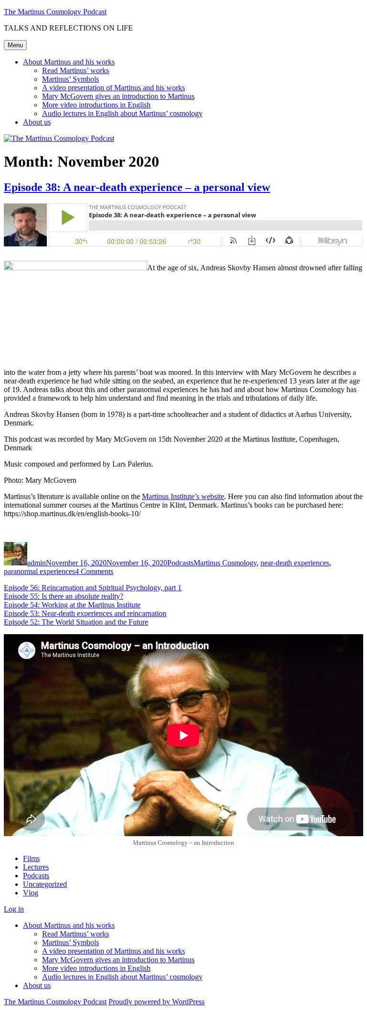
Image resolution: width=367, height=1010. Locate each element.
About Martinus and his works (69, 62)
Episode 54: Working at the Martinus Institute (72, 605)
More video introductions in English (96, 105)
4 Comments (94, 571)
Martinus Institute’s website (183, 496)
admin (36, 563)
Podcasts (180, 563)
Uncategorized (45, 884)
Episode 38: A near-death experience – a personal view (137, 187)
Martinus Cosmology (225, 563)
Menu (15, 45)
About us (37, 122)
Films (31, 858)
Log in (14, 909)
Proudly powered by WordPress (156, 1002)
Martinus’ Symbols (70, 79)
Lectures (36, 867)
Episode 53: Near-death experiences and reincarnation (85, 613)
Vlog (30, 893)
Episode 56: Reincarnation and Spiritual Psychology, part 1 (93, 588)
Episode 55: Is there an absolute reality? (63, 596)
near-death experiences (294, 563)
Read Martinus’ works (75, 70)
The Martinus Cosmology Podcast (55, 12)
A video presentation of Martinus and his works (113, 88)
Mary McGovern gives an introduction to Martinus (118, 96)
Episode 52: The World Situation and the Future (76, 622)
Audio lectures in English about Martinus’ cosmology (122, 113)
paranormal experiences (39, 571)
